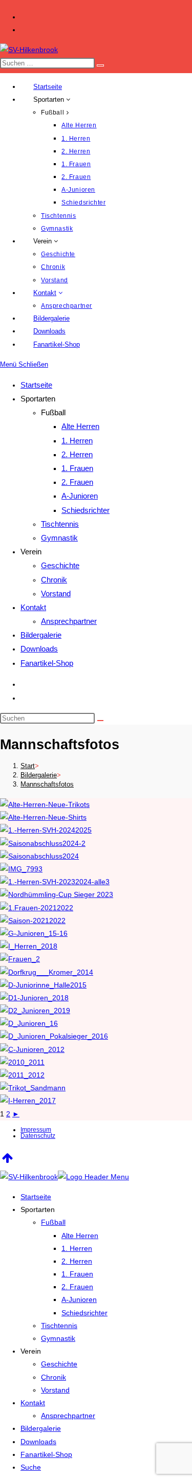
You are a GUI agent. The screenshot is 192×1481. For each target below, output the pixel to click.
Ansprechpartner (69, 621)
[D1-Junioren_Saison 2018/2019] (34, 998)
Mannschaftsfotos (47, 784)
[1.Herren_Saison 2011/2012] (22, 1075)
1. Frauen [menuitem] (77, 1274)
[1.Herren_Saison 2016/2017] (33, 1088)
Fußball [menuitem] (53, 1222)
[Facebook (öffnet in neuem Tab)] (25, 17)
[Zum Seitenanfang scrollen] (7, 1157)
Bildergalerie (40, 635)
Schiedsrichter (85, 510)
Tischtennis (60, 524)
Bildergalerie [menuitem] (40, 1428)
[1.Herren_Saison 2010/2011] (22, 1062)
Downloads (39, 648)
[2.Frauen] (20, 959)
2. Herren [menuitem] (76, 1261)
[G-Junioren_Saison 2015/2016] (34, 933)
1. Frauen (77, 468)
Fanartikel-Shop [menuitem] (46, 1454)
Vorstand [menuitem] (55, 1390)
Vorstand (56, 593)
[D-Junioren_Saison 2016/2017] (29, 1023)
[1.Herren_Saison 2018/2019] (28, 946)
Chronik (54, 579)
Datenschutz (37, 1135)
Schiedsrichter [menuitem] (84, 1313)
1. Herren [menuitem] (76, 1248)
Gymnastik (59, 537)
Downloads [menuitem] (38, 1442)
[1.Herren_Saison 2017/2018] (28, 1100)
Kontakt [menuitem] (32, 1403)
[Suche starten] (100, 721)
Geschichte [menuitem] (59, 1364)
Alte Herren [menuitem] (79, 1235)
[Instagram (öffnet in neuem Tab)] (25, 30)
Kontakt (33, 607)
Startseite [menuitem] (35, 1197)
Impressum (35, 1129)
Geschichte (60, 565)
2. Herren (77, 454)
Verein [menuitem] (30, 1351)
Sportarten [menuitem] (37, 1209)
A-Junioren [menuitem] (79, 1299)
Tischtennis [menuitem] (59, 1325)
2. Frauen (77, 482)
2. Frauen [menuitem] (77, 1287)
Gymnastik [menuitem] (58, 1338)
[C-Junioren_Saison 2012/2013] (32, 1049)
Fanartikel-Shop (46, 663)
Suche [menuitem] (30, 1467)
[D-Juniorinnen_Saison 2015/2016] (43, 985)
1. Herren (77, 440)
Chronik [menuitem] (53, 1377)
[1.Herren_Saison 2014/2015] (46, 972)
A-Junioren (79, 495)
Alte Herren (80, 426)
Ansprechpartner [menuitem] (68, 1415)
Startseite (36, 384)
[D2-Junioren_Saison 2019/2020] (35, 1010)
